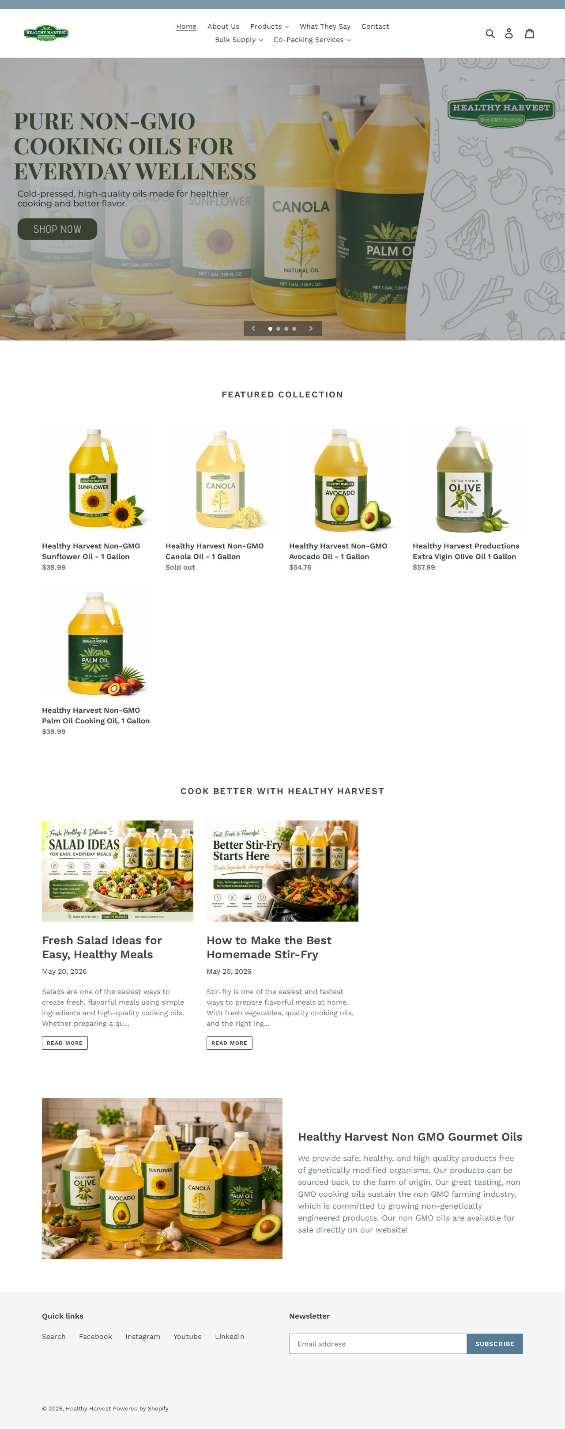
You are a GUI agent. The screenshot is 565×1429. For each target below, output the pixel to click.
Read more (65, 1043)
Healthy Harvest (88, 1408)
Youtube (187, 1336)
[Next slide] (311, 328)
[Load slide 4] (295, 329)
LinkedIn (230, 1336)
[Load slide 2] (279, 329)
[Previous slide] (253, 328)
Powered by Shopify (141, 1408)
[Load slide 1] (271, 329)
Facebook (95, 1336)
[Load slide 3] (287, 329)
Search (54, 1336)
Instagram (142, 1336)
